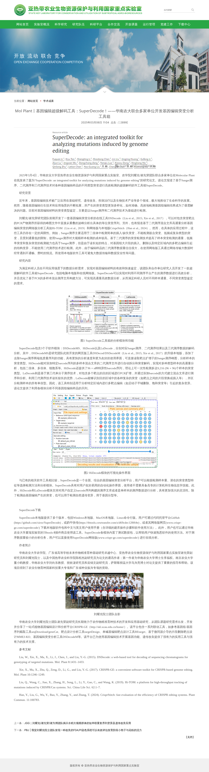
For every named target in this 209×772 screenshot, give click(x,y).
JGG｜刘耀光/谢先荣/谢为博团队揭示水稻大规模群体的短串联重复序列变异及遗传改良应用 (77, 723)
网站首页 (33, 100)
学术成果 (48, 100)
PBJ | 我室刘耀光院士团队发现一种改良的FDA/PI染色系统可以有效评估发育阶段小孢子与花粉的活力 (83, 730)
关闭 (190, 737)
